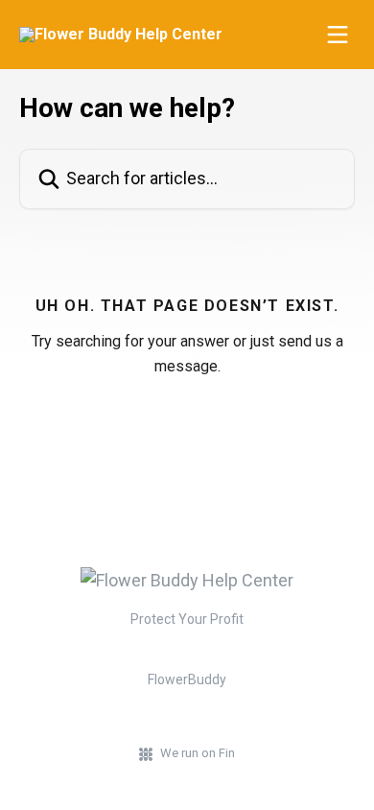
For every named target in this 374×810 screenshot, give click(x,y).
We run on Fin (197, 753)
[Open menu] (337, 34)
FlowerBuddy (187, 679)
